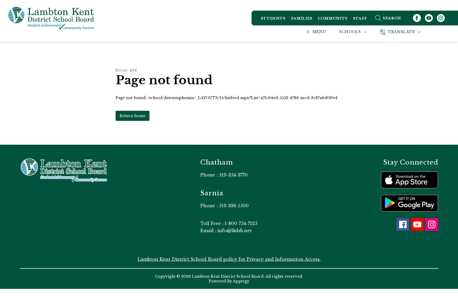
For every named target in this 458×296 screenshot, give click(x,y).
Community (333, 18)
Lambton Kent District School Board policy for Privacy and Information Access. (229, 259)
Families (301, 18)
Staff (360, 18)
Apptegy (241, 281)
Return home (133, 115)
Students (273, 18)
